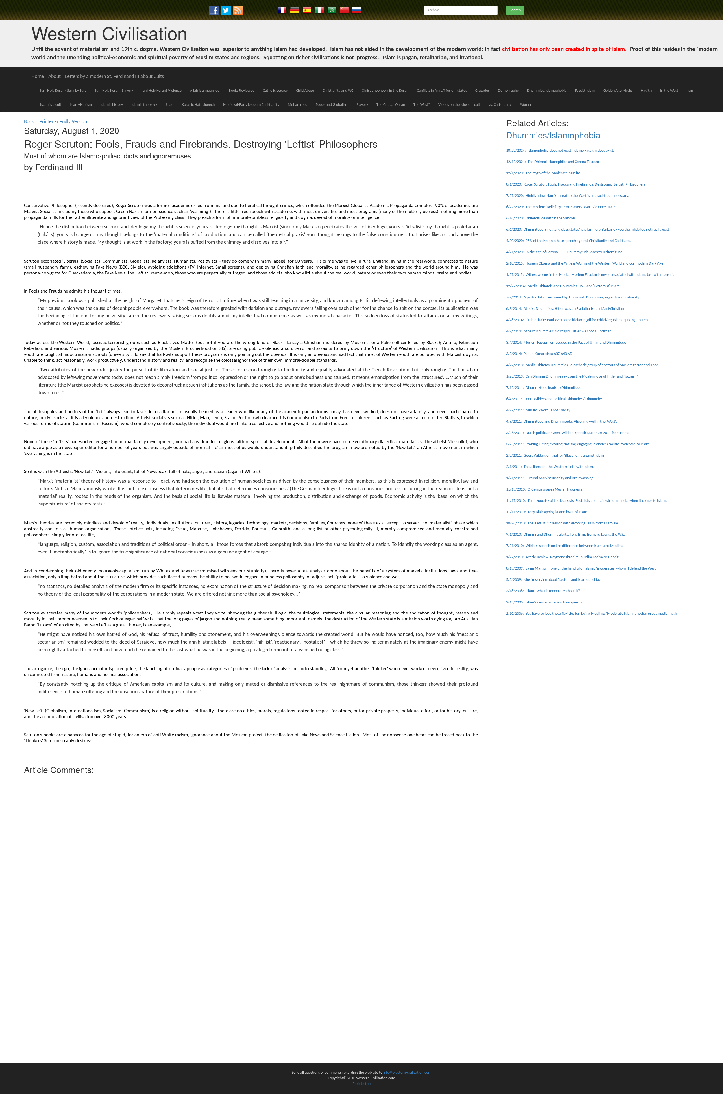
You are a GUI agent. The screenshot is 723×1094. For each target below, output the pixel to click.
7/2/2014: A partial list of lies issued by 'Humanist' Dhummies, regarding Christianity (572, 297)
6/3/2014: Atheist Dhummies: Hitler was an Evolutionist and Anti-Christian (565, 309)
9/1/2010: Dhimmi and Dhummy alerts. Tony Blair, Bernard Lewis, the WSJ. (565, 535)
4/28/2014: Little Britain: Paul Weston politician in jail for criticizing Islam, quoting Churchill (578, 320)
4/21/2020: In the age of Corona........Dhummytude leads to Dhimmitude (564, 252)
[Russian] (356, 10)
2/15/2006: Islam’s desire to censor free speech (544, 602)
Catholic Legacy (275, 91)
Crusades (482, 91)
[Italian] (319, 10)
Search (515, 10)
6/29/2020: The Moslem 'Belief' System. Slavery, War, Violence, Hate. (561, 207)
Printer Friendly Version (64, 122)
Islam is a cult (50, 105)
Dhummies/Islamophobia (547, 91)
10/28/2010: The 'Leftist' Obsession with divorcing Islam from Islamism (562, 523)
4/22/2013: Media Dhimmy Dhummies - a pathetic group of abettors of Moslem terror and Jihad (582, 365)
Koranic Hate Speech (198, 105)
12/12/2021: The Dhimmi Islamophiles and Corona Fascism (552, 162)
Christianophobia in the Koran (385, 91)
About (54, 76)
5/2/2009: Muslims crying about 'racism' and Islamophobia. (553, 580)
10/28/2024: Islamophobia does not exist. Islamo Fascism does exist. (560, 151)
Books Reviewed (241, 91)
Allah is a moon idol (205, 91)
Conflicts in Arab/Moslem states (442, 91)
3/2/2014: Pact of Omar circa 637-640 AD (539, 354)
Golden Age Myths (617, 91)
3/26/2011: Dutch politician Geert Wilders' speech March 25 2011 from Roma (568, 433)
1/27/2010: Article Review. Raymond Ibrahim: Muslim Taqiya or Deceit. (563, 557)
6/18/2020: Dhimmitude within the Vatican (540, 218)
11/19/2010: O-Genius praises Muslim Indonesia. (544, 489)
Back (29, 122)
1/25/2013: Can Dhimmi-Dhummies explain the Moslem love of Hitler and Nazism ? (572, 376)
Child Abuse (305, 91)
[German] (294, 10)
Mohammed (297, 105)
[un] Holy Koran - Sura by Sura (63, 91)
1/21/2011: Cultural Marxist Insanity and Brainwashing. (550, 478)
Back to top (361, 1084)
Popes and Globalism (332, 105)
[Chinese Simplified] (344, 10)
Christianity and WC (338, 91)
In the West (669, 91)
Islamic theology (144, 105)
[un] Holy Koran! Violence (161, 91)
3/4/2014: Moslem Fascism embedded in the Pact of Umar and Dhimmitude (566, 343)
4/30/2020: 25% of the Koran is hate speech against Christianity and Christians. (568, 241)
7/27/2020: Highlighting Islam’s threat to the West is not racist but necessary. (567, 196)
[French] (282, 10)
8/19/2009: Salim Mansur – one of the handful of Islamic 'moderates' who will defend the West (581, 568)
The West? (421, 105)
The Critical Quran (390, 105)
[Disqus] (251, 847)
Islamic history (111, 105)
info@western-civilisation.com (407, 1073)
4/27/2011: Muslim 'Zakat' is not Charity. (538, 410)
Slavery (362, 105)
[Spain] (307, 10)
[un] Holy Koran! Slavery (114, 91)
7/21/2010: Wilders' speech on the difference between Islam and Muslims (564, 546)
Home (38, 76)
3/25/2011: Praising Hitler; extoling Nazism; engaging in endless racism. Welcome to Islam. (578, 444)
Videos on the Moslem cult (459, 105)
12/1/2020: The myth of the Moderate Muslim (543, 173)
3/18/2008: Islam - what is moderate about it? (543, 591)
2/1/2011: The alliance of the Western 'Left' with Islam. (550, 467)
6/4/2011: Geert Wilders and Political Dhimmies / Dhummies (554, 399)
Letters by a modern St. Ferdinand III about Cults (114, 76)
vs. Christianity (500, 105)
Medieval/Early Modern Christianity (251, 105)
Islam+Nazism (81, 105)
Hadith (646, 91)
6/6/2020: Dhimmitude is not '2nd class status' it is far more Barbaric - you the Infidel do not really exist (587, 230)
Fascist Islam (585, 91)
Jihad (169, 105)
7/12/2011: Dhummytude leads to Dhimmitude (543, 388)
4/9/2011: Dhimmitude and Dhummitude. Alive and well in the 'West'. (561, 422)
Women (526, 105)
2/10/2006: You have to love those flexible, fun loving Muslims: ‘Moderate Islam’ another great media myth (591, 614)
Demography (508, 91)
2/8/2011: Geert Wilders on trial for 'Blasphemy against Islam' (555, 456)
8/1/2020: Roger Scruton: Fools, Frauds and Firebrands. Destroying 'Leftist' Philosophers (575, 184)
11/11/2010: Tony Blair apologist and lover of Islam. (547, 512)
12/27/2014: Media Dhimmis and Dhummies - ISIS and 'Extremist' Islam (562, 286)
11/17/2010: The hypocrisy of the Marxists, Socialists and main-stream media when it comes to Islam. (586, 501)
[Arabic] (331, 10)
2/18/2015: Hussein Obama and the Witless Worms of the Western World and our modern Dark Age (584, 263)
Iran (690, 91)
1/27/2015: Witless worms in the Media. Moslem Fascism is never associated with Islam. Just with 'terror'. (590, 275)
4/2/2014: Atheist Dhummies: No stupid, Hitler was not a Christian (558, 331)
